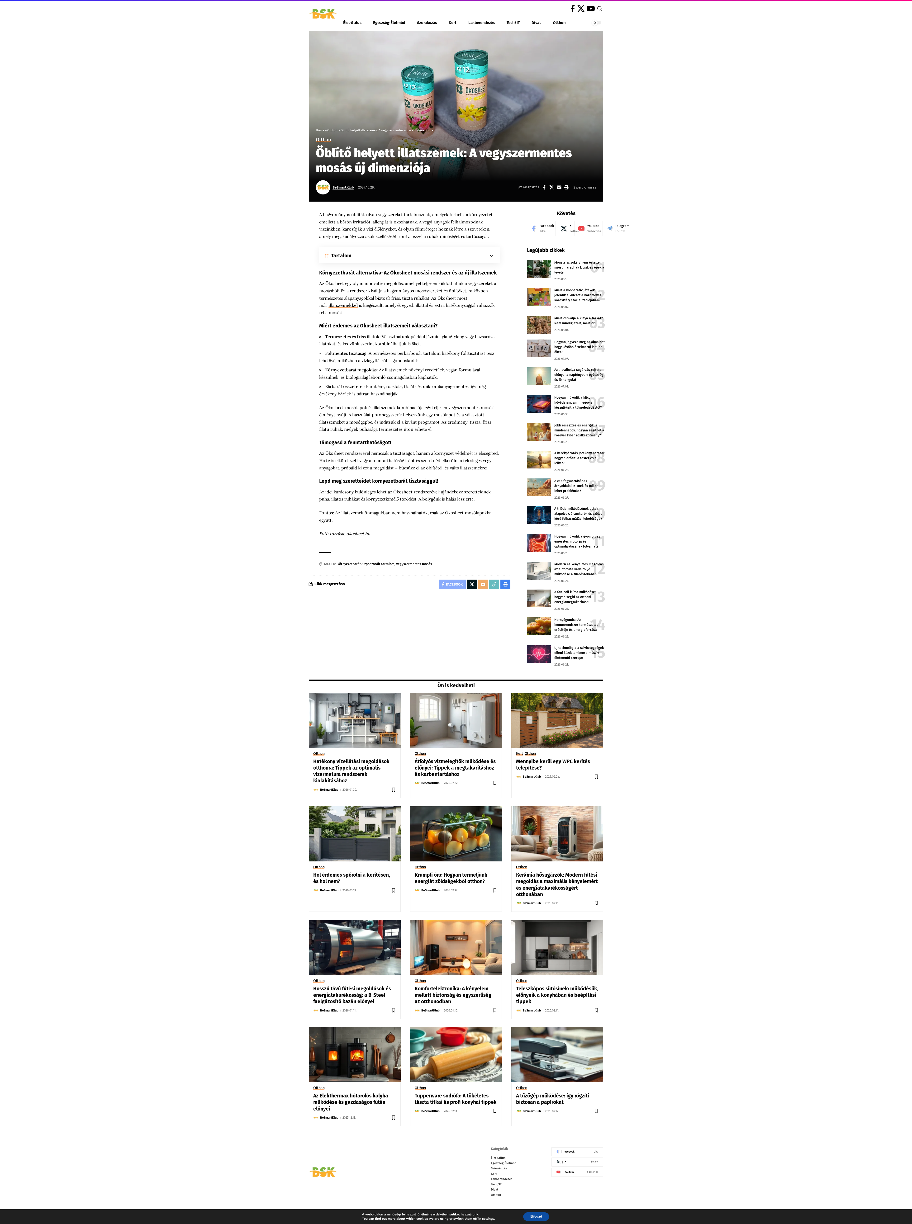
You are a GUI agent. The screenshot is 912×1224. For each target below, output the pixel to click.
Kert (519, 754)
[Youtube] (588, 228)
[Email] (559, 187)
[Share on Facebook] (544, 187)
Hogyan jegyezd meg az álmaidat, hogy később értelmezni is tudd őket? (579, 347)
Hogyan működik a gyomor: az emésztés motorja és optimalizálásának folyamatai (577, 541)
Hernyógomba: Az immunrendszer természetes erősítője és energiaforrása (576, 625)
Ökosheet (403, 492)
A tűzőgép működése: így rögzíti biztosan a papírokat (552, 1099)
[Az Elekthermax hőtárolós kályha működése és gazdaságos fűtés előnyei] (355, 1054)
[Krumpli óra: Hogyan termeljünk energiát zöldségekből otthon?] (456, 833)
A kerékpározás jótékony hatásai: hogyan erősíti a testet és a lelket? (579, 458)
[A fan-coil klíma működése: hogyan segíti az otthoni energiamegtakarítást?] (539, 598)
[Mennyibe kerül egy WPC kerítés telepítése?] (557, 720)
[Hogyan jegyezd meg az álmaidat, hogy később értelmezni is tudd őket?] (539, 348)
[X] (581, 9)
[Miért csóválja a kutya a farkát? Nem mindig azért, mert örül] (539, 325)
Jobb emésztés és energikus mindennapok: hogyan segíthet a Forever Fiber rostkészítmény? (579, 430)
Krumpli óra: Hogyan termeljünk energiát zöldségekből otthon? (451, 878)
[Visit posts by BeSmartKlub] (323, 187)
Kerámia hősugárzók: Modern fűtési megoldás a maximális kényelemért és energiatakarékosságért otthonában (557, 885)
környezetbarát (349, 564)
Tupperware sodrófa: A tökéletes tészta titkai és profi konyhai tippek (456, 1099)
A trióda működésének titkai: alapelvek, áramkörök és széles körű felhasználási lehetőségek (578, 514)
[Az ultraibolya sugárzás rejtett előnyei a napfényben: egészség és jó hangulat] (539, 376)
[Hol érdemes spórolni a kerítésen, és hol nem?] (355, 833)
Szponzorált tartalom (378, 564)
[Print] (566, 187)
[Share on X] (551, 187)
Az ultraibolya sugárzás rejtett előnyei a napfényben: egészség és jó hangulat (578, 375)
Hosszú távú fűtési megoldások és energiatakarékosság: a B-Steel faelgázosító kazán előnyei (352, 995)
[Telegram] (617, 228)
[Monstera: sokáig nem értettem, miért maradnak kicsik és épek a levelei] (539, 269)
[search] (599, 9)
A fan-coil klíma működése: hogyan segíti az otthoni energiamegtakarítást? (575, 597)
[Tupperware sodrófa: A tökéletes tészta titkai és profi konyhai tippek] (456, 1054)
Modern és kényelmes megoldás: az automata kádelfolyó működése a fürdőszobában (579, 569)
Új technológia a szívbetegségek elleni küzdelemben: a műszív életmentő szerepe (579, 653)
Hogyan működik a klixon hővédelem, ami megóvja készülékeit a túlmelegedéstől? (578, 403)
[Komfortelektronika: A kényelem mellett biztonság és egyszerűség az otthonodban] (456, 947)
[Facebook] (572, 9)
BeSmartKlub (343, 187)
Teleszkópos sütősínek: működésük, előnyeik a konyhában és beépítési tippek (557, 995)
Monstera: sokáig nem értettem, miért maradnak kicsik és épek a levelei (579, 267)
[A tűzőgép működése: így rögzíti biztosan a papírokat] (557, 1054)
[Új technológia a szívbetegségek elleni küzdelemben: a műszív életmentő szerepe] (539, 654)
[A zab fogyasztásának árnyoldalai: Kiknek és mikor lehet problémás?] (539, 487)
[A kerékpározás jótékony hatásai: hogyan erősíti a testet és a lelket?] (539, 459)
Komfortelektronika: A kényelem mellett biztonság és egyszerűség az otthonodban (453, 995)
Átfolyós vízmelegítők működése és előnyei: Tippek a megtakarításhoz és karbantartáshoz (455, 768)
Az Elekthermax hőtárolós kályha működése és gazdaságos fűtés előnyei (350, 1102)
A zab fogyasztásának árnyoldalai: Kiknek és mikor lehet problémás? (576, 486)
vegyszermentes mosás (414, 564)
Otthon (332, 130)
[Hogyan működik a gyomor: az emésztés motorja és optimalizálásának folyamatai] (539, 543)
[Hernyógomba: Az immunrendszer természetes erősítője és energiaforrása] (539, 626)
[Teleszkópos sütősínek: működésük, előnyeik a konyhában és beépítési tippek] (557, 947)
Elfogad (536, 1216)
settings (488, 1219)
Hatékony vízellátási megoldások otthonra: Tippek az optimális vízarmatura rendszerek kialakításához (351, 771)
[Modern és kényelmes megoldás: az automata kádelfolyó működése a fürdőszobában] (539, 571)
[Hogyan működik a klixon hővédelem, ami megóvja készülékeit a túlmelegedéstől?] (539, 404)
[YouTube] (591, 9)
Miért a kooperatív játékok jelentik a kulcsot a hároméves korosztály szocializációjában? (577, 295)
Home (320, 130)
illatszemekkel (343, 305)
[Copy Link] (494, 584)
